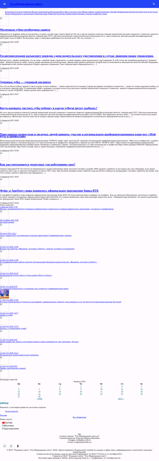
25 (122, 394)
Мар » (121, 399)
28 (39, 396)
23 (81, 394)
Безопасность (11, 12)
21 (39, 394)
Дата (80, 12)
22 (60, 394)
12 (142, 389)
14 (39, 391)
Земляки (114, 12)
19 (142, 391)
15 (60, 391)
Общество (52, 14)
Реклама (81, 14)
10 (101, 389)
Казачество (134, 12)
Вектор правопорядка (41, 12)
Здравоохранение (102, 12)
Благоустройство (24, 12)
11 (122, 389)
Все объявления (79, 417)
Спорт (104, 14)
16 (81, 391)
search (154, 3)
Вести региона (71, 12)
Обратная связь (41, 14)
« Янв (39, 399)
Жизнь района (88, 12)
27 (19, 396)
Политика (61, 14)
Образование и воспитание (22, 14)
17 (101, 391)
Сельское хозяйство (93, 14)
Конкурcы (143, 12)
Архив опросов (11, 411)
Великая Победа (57, 12)
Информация (123, 12)
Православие (71, 14)
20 (19, 394)
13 (19, 391)
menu (4, 3)
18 (122, 391)
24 (101, 394)
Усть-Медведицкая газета (26, 3)
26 (142, 394)
